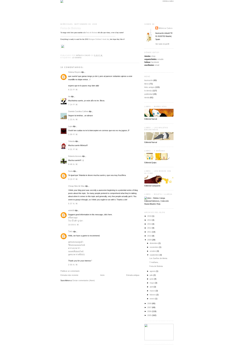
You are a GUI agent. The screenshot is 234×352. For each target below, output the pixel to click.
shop (153, 56)
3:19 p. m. (73, 179)
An (69, 96)
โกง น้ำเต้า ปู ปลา (75, 221)
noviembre (154, 247)
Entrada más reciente (69, 275)
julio (151, 275)
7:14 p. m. (73, 104)
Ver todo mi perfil (162, 44)
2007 (149, 307)
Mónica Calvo (166, 28)
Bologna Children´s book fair (99, 39)
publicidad (148, 94)
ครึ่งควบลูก (73, 218)
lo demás (77, 58)
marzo (153, 291)
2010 (149, 236)
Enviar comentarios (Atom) (83, 280)
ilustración (148, 80)
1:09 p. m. (73, 134)
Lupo (70, 126)
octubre (153, 251)
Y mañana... (154, 262)
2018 (149, 216)
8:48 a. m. (73, 164)
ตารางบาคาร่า (74, 248)
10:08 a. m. (73, 225)
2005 (149, 315)
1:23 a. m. (73, 119)
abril (152, 287)
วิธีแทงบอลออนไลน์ (76, 245)
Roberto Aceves (75, 156)
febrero (153, 295)
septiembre (154, 255)
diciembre (154, 243)
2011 (149, 232)
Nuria (70, 171)
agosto (153, 271)
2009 (149, 240)
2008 (149, 303)
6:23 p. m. (73, 90)
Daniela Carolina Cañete (78, 111)
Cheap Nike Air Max (76, 186)
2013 (149, 224)
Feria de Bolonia (91, 32)
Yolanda (71, 141)
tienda (146, 97)
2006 (149, 311)
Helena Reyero (74, 72)
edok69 (71, 210)
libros (146, 84)
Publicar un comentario (69, 271)
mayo (152, 283)
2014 (149, 220)
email (157, 65)
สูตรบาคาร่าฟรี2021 (76, 254)
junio (152, 279)
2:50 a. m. (73, 265)
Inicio (102, 275)
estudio (160, 59)
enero (152, 299)
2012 (149, 228)
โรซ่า (70, 231)
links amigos (149, 87)
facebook (155, 62)
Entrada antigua (132, 275)
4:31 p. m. (73, 149)
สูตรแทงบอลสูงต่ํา (75, 242)
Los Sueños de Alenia (158, 258)
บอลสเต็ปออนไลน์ (75, 251)
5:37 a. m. (73, 204)
